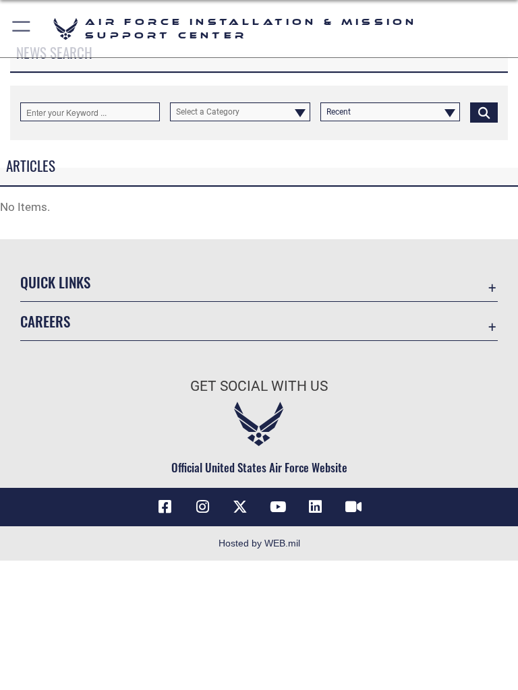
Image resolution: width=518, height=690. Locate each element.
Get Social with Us (259, 386)
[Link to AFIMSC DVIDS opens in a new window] (353, 507)
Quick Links (55, 282)
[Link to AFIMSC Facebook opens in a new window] (164, 507)
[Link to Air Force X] (240, 507)
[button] (22, 28)
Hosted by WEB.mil (259, 543)
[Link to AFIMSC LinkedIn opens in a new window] (316, 507)
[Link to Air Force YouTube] (278, 507)
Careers (45, 321)
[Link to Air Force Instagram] (202, 507)
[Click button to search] (484, 111)
